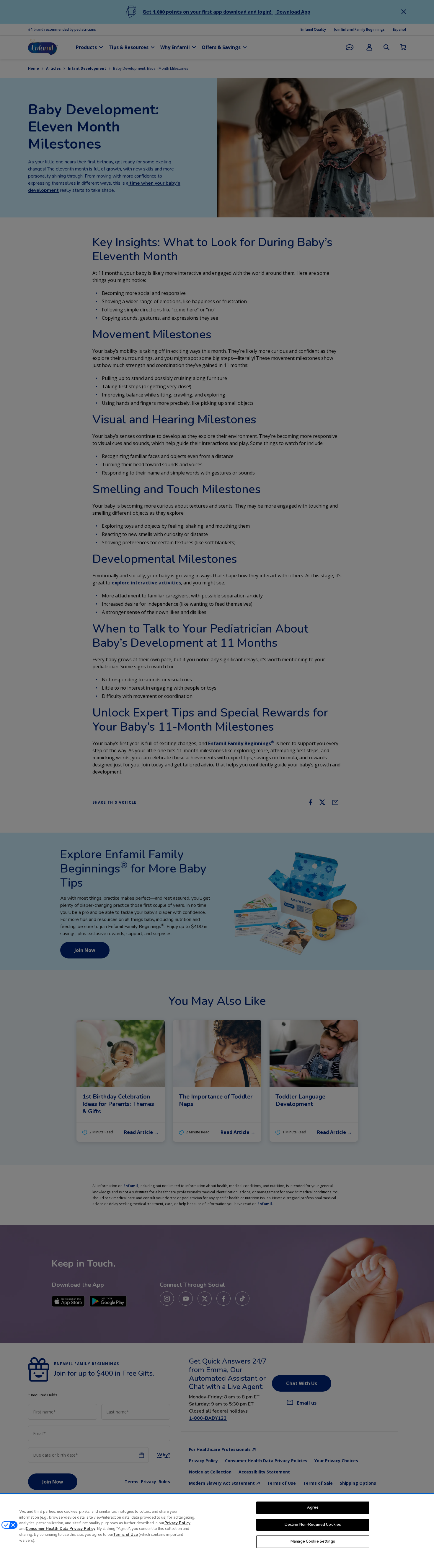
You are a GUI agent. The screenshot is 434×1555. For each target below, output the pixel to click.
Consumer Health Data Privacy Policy (60, 1529)
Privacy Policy (177, 1523)
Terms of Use (125, 1534)
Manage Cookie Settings (313, 1541)
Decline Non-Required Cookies (313, 1524)
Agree (313, 1507)
